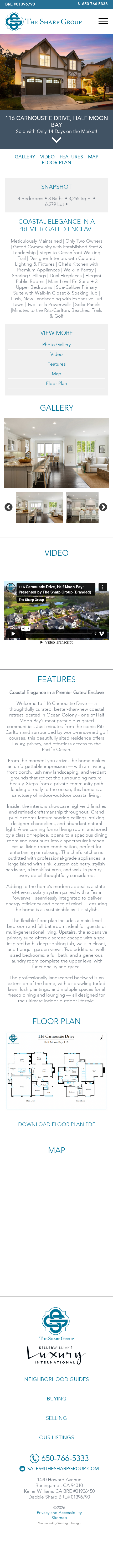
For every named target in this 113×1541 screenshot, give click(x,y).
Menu (103, 21)
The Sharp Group (43, 21)
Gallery (25, 157)
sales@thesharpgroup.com (63, 1469)
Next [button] (103, 507)
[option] (56, 453)
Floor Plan (56, 162)
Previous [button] (8, 507)
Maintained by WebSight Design (59, 1523)
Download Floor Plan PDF (56, 1124)
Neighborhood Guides (56, 1379)
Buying (56, 1398)
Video (47, 157)
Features (71, 157)
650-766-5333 (65, 1458)
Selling (56, 1418)
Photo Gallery (56, 344)
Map (93, 157)
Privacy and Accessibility (59, 1512)
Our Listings (56, 1437)
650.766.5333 (95, 4)
